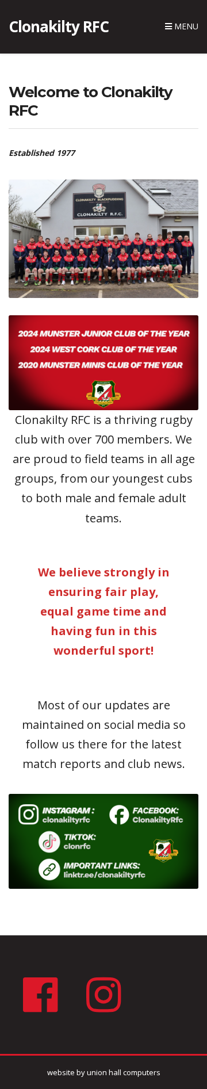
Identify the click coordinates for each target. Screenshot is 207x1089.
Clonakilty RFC (59, 26)
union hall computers (123, 1072)
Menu (185, 26)
